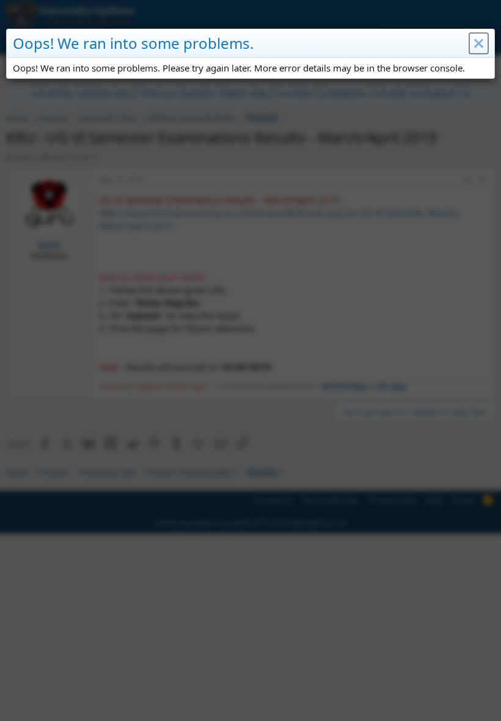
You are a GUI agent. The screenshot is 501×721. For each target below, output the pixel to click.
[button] (478, 43)
